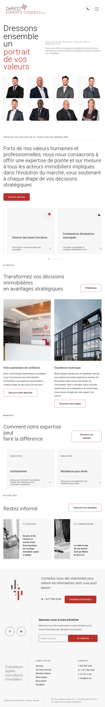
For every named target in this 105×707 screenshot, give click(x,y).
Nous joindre (41, 681)
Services (39, 666)
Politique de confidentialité (14, 701)
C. (84, 678)
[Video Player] (52, 98)
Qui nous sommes (43, 670)
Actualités (40, 684)
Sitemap (36, 701)
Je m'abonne (83, 638)
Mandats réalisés (43, 673)
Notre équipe (41, 677)
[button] (97, 9)
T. (85, 666)
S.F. (86, 670)
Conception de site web (60, 702)
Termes (29, 701)
